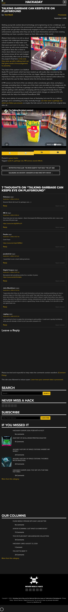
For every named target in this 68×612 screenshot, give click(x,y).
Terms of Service (18, 600)
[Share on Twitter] (5, 18)
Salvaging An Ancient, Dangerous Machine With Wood (31, 173)
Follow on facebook (3, 405)
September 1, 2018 (60, 18)
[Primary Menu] (64, 2)
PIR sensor (28, 161)
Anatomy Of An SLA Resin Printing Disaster (29, 438)
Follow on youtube (9, 405)
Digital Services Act (29, 600)
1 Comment (18, 547)
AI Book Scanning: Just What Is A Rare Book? (30, 529)
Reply (5, 206)
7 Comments (62, 15)
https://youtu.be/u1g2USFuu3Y (12, 223)
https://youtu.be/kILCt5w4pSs (12, 277)
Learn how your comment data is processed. (47, 380)
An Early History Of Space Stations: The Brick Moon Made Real (30, 459)
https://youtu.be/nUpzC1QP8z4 (12, 243)
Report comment (60, 206)
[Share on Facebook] (2, 18)
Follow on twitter (6, 405)
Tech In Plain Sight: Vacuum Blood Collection (31, 536)
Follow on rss (12, 405)
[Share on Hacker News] (8, 18)
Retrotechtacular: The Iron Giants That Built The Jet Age (31, 168)
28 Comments (19, 475)
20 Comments (19, 464)
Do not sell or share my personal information (46, 600)
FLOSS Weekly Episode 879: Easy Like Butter (29, 521)
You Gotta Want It (20, 551)
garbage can (18, 161)
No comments (19, 434)
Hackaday (34, 2)
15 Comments (19, 442)
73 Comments (19, 532)
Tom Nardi (9, 15)
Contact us (15, 405)
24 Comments (19, 455)
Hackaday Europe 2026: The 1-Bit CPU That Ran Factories (30, 471)
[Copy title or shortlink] (13, 18)
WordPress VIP (37, 602)
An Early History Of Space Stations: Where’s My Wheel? (31, 450)
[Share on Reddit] (10, 18)
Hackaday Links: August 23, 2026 (25, 544)
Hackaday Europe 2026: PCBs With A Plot (28, 430)
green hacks (13, 158)
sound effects (37, 161)
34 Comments (19, 540)
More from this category (10, 479)
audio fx (10, 161)
